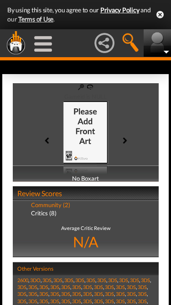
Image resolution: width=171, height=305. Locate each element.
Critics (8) (44, 213)
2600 (22, 280)
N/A (85, 242)
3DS (47, 280)
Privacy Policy (120, 10)
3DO (35, 280)
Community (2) (50, 205)
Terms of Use (35, 19)
